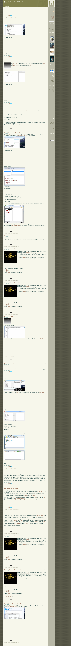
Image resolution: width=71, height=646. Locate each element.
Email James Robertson (8, 2)
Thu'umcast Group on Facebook (51, 88)
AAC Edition (7, 270)
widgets (45, 354)
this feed (26, 495)
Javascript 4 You (15, 63)
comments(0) (5, 17)
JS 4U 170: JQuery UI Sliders (9, 316)
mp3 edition (15, 496)
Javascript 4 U (52, 82)
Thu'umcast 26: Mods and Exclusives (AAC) (12, 569)
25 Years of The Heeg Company (10, 235)
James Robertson (34, 490)
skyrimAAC (44, 282)
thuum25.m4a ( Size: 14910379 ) (8, 309)
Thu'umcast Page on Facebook (51, 90)
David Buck (39, 490)
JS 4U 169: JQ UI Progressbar (9, 61)
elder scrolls (41, 594)
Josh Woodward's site (17, 499)
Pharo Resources (52, 81)
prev (18, 17)
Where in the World (51, 28)
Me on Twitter (52, 122)
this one (34, 495)
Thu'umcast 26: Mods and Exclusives (11, 535)
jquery (43, 354)
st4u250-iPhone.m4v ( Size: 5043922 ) (9, 54)
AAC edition (20, 496)
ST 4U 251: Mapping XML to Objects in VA (12, 132)
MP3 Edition (7, 269)
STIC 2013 (53, 78)
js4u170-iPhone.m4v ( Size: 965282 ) (8, 356)
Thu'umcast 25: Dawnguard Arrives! (11, 248)
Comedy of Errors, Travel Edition (10, 471)
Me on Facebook (52, 123)
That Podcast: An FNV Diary (51, 91)
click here (17, 338)
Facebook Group (15, 65)
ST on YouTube (52, 124)
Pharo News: (5, 365)
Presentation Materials (52, 29)
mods (43, 594)
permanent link (10, 17)
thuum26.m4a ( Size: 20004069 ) (8, 596)
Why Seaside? (52, 127)
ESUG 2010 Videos (52, 128)
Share (9, 15)
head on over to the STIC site (40, 491)
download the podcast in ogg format (20, 498)
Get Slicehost (52, 121)
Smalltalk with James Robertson (13, 1)
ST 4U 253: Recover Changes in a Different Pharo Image (14, 603)
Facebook (22, 524)
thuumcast (45, 594)
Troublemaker (26, 499)
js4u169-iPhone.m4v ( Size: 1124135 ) (9, 101)
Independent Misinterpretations (52, 79)
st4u (45, 132)
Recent (53, 15)
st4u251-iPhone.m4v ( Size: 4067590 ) (9, 228)
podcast (45, 488)
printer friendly (14, 17)
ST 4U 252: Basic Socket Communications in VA (13, 376)
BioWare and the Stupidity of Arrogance (11, 108)
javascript (42, 354)
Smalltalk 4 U (52, 80)
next (17, 17)
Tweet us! (9, 272)
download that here (41, 338)
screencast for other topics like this (15, 225)
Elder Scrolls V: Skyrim (29, 252)
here (30, 65)
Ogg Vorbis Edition (8, 271)
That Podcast (24, 257)
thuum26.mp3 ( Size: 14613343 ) (8, 562)
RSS (53, 11)
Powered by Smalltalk (6, 6)
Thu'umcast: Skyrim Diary (51, 87)
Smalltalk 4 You (8, 134)
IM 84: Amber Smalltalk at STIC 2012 (11, 488)
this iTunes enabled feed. (35, 524)
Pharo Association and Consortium (10, 363)
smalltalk (45, 235)
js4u (45, 316)
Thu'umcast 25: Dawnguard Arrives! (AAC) (12, 282)
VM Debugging (52, 126)
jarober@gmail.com (14, 524)
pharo (45, 369)
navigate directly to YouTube (21, 135)
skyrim (45, 248)
